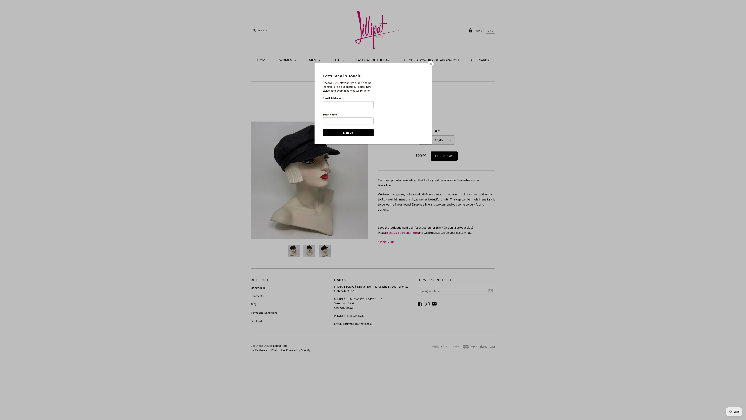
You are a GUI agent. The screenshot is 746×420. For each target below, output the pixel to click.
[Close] (431, 64)
